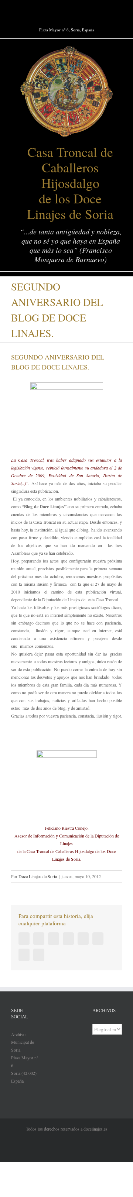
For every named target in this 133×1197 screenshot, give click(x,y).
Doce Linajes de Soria (37, 876)
